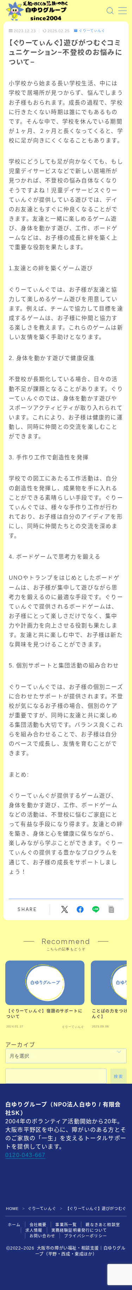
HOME (12, 1208)
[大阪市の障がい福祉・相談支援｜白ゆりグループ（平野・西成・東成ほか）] (37, 10)
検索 (118, 1076)
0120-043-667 (25, 1155)
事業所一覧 (66, 1225)
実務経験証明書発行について (79, 1230)
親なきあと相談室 (103, 1225)
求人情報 (34, 1230)
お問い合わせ (42, 1236)
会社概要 (38, 1225)
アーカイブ (20, 1045)
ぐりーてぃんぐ (92, 31)
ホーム (14, 1225)
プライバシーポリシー (85, 1236)
